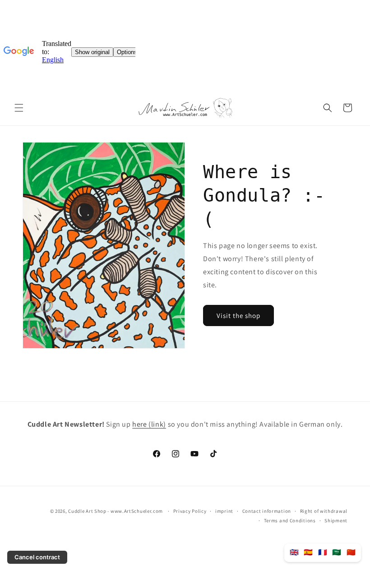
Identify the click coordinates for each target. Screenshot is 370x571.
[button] (19, 108)
